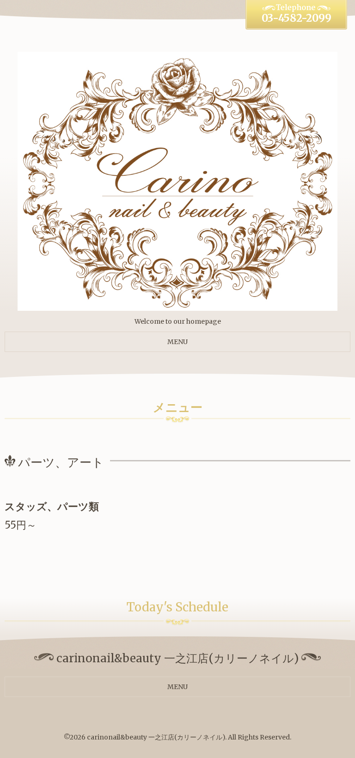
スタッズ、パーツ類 (52, 506)
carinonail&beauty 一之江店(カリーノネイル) (156, 737)
